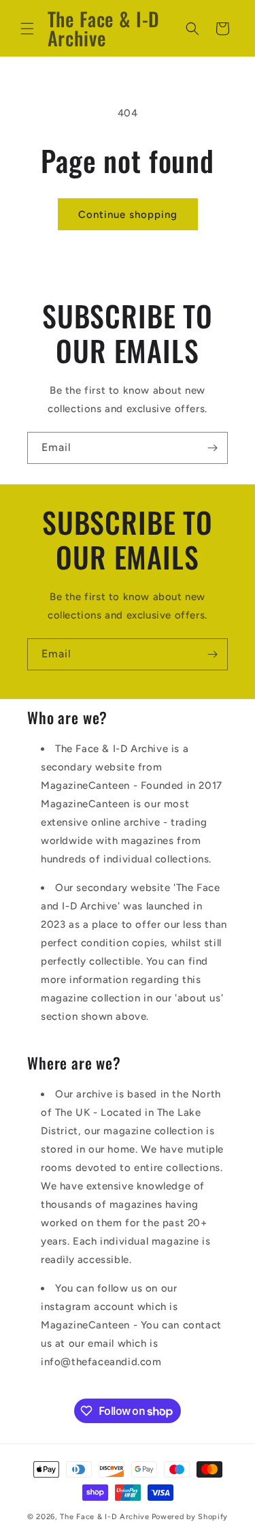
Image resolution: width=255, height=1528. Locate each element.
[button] (27, 29)
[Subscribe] (212, 448)
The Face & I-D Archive (104, 1516)
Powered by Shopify (190, 1516)
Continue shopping (127, 214)
